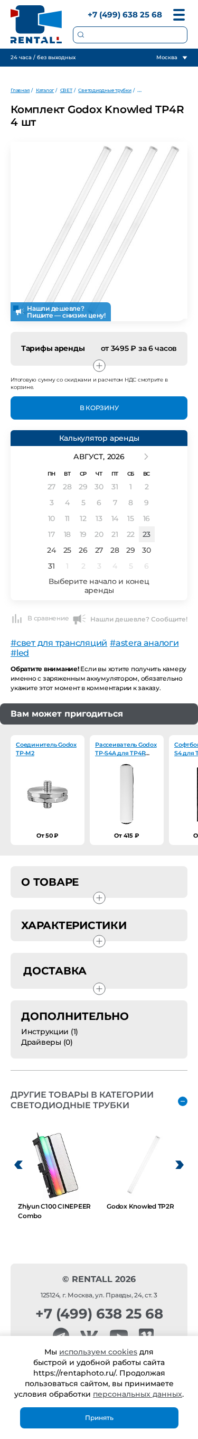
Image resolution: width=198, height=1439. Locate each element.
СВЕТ (66, 90)
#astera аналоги (144, 643)
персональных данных (137, 1394)
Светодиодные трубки (104, 90)
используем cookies (98, 1352)
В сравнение (48, 618)
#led (20, 653)
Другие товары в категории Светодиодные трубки (82, 1100)
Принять (99, 1418)
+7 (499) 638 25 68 (125, 15)
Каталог (45, 90)
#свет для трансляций (59, 643)
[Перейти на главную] (36, 24)
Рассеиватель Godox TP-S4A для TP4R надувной (126, 753)
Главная (20, 90)
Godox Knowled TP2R (140, 1206)
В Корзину (99, 408)
